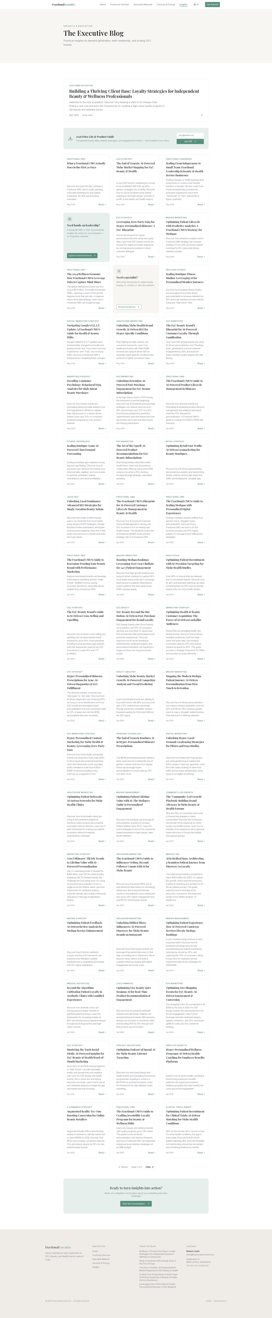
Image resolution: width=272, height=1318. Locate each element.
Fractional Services (119, 4)
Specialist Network (143, 4)
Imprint (209, 1301)
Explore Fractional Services (80, 255)
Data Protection (220, 1301)
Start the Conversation (134, 1203)
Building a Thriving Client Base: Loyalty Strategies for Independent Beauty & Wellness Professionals (157, 1254)
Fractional (63, 4)
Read (101, 204)
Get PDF (188, 141)
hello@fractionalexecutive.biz (200, 1254)
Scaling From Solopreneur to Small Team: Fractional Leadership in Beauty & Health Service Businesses (158, 1277)
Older (148, 1167)
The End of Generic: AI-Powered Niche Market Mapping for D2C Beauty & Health (158, 1269)
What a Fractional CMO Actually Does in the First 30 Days (157, 1262)
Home (103, 4)
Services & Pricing (166, 4)
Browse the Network (127, 307)
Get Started (212, 4)
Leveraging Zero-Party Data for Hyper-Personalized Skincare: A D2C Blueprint (157, 1285)
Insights (183, 4)
